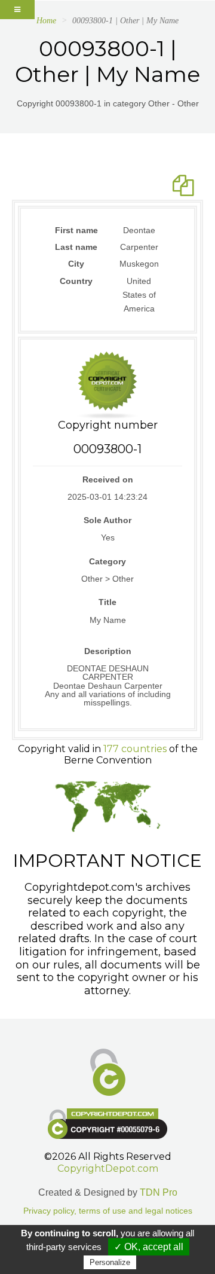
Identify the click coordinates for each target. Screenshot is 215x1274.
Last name (76, 247)
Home (46, 20)
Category (107, 561)
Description (107, 651)
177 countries (135, 748)
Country (76, 281)
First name (76, 230)
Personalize (110, 1262)
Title (107, 602)
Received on (107, 479)
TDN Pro (158, 1192)
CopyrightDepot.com (107, 1168)
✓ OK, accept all (148, 1247)
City (76, 263)
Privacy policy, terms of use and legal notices (107, 1210)
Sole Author (107, 520)
